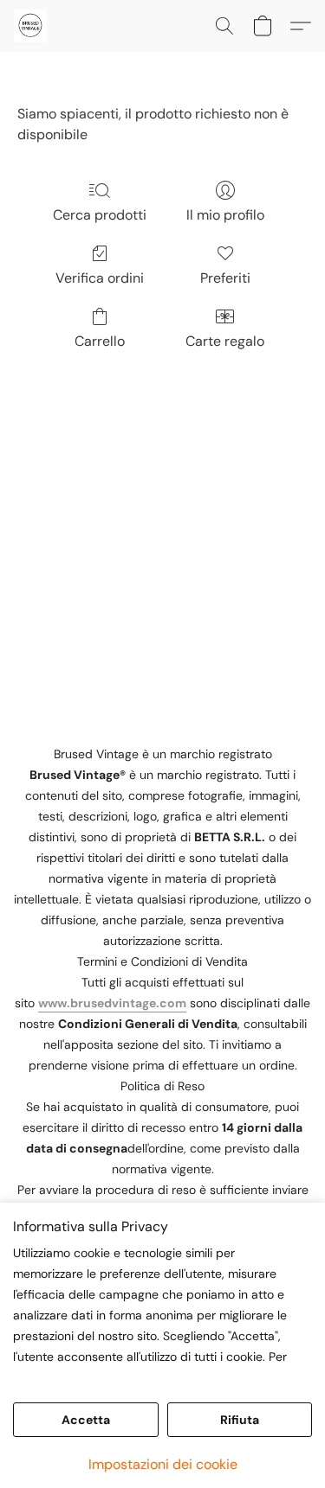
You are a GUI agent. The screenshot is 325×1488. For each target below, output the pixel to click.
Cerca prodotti (99, 215)
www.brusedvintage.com (112, 1003)
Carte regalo (224, 341)
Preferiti (225, 278)
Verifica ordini (99, 278)
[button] (31, 26)
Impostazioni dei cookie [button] (162, 1464)
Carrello (100, 341)
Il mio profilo (225, 215)
